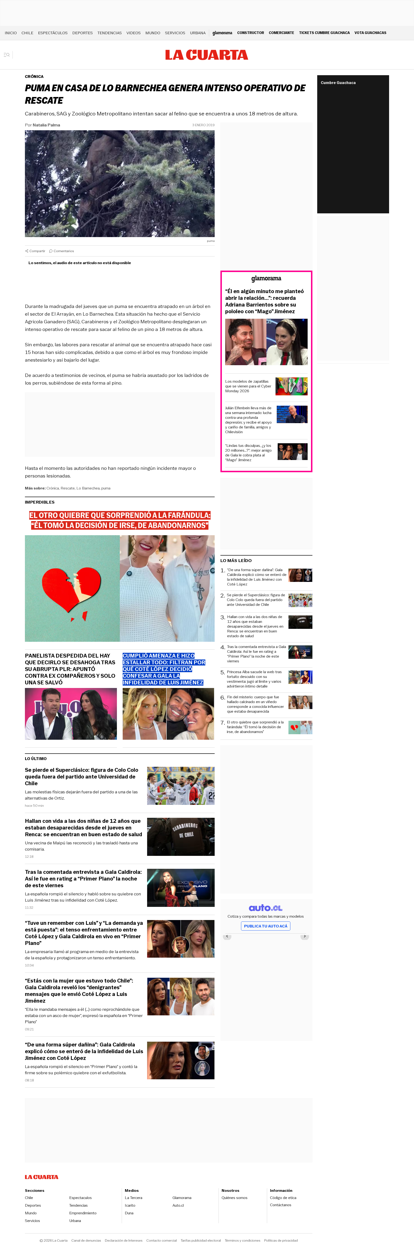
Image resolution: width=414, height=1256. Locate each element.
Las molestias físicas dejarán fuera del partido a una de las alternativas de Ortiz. (81, 795)
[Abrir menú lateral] (8, 55)
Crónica (34, 76)
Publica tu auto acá (265, 926)
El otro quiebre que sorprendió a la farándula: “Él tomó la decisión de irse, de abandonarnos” (255, 727)
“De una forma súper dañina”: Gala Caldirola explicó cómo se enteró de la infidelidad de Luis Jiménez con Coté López (84, 1051)
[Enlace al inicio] (266, 279)
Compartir (37, 251)
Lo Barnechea (88, 488)
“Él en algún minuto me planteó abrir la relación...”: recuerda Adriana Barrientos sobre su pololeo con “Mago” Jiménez (264, 301)
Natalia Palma (46, 125)
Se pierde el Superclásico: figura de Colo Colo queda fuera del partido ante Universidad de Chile (81, 777)
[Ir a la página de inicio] (206, 54)
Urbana (198, 33)
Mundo (152, 33)
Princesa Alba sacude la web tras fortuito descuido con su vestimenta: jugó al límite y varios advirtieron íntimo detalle (254, 679)
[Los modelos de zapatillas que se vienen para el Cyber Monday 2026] (292, 387)
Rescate (68, 488)
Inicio (11, 33)
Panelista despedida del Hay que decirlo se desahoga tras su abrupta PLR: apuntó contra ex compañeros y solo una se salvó (70, 669)
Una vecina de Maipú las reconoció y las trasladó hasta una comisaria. (81, 846)
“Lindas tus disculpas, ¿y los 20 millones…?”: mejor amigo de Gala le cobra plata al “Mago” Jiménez (248, 452)
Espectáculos (53, 33)
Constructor (250, 32)
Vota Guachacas (370, 32)
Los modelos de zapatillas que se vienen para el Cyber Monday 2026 (248, 386)
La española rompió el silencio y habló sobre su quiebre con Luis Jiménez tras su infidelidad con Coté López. (83, 897)
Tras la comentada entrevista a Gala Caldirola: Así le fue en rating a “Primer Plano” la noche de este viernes (83, 879)
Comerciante (281, 32)
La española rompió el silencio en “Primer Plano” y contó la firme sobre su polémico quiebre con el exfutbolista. (81, 1069)
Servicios (175, 33)
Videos (133, 33)
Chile (27, 33)
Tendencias (110, 33)
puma (105, 488)
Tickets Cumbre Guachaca (324, 32)
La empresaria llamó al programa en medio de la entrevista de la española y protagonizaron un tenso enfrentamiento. (81, 955)
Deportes (82, 33)
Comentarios (64, 251)
